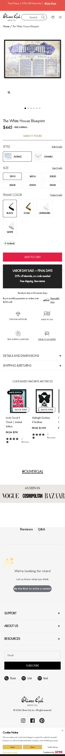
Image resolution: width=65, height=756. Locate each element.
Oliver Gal (26, 710)
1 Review (25, 440)
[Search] (43, 17)
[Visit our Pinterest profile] (42, 720)
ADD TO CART (32, 257)
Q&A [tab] (41, 529)
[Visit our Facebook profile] (32, 720)
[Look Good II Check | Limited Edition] (18, 401)
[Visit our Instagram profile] (23, 720)
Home (6, 26)
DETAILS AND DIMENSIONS (21, 356)
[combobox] (34, 17)
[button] (25, 108)
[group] (32, 65)
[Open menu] (60, 17)
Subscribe (32, 665)
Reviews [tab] (26, 529)
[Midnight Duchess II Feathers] (44, 401)
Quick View (21, 409)
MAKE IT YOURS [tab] (32, 136)
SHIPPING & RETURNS (17, 365)
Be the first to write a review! (32, 588)
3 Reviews (51, 436)
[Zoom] (8, 93)
